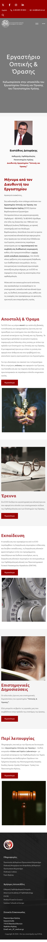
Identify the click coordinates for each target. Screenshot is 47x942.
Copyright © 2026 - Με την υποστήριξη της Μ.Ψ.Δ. (23, 934)
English (4, 10)
